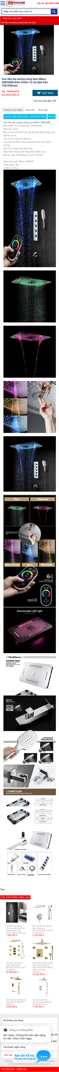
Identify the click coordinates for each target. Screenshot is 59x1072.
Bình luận (43, 110)
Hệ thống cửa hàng (13, 1020)
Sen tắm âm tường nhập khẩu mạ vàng (18, 22)
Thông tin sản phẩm (13, 110)
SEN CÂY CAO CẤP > (13, 18)
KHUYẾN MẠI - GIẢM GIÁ (14, 1069)
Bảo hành (30, 110)
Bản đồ (51, 116)
